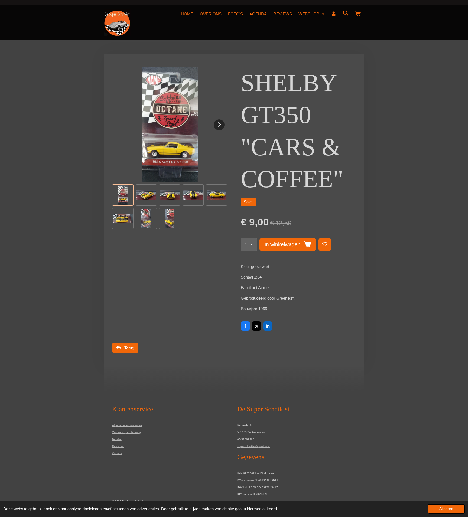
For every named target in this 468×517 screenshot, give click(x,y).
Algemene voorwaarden (127, 425)
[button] (123, 195)
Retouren (118, 446)
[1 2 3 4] (249, 244)
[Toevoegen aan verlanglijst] (324, 244)
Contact (117, 453)
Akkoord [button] (446, 509)
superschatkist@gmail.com (253, 446)
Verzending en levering (126, 432)
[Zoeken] (346, 13)
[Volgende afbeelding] (219, 124)
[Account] (333, 14)
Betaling (117, 439)
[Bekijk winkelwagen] (358, 14)
